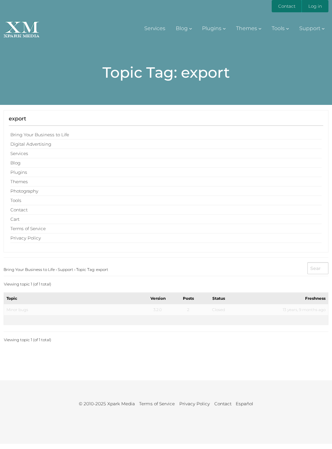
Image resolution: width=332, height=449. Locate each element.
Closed (218, 309)
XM (22, 26)
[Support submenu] (323, 28)
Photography (24, 191)
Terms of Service (28, 228)
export (17, 118)
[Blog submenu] (190, 28)
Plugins (18, 172)
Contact (286, 6)
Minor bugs (17, 309)
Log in (315, 6)
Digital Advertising (30, 144)
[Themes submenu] (260, 28)
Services (19, 153)
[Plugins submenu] (224, 28)
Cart (14, 219)
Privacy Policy (25, 238)
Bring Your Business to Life (39, 134)
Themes (19, 181)
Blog (15, 162)
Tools (15, 200)
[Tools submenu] (287, 28)
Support (65, 269)
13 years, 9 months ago (304, 309)
